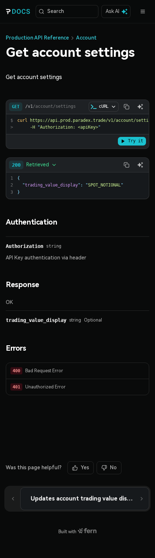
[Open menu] (142, 11)
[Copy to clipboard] (126, 106)
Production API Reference (37, 38)
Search (55, 11)
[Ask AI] (140, 107)
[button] (77, 371)
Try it (135, 140)
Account (86, 38)
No (113, 467)
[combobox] (34, 165)
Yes (85, 467)
